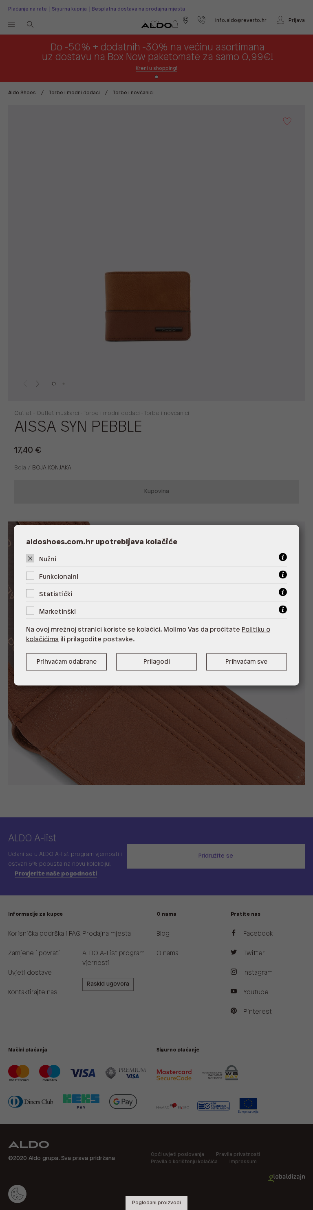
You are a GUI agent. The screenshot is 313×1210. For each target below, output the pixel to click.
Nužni (47, 559)
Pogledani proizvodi (156, 1203)
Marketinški (57, 611)
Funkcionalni (58, 576)
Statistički (55, 594)
